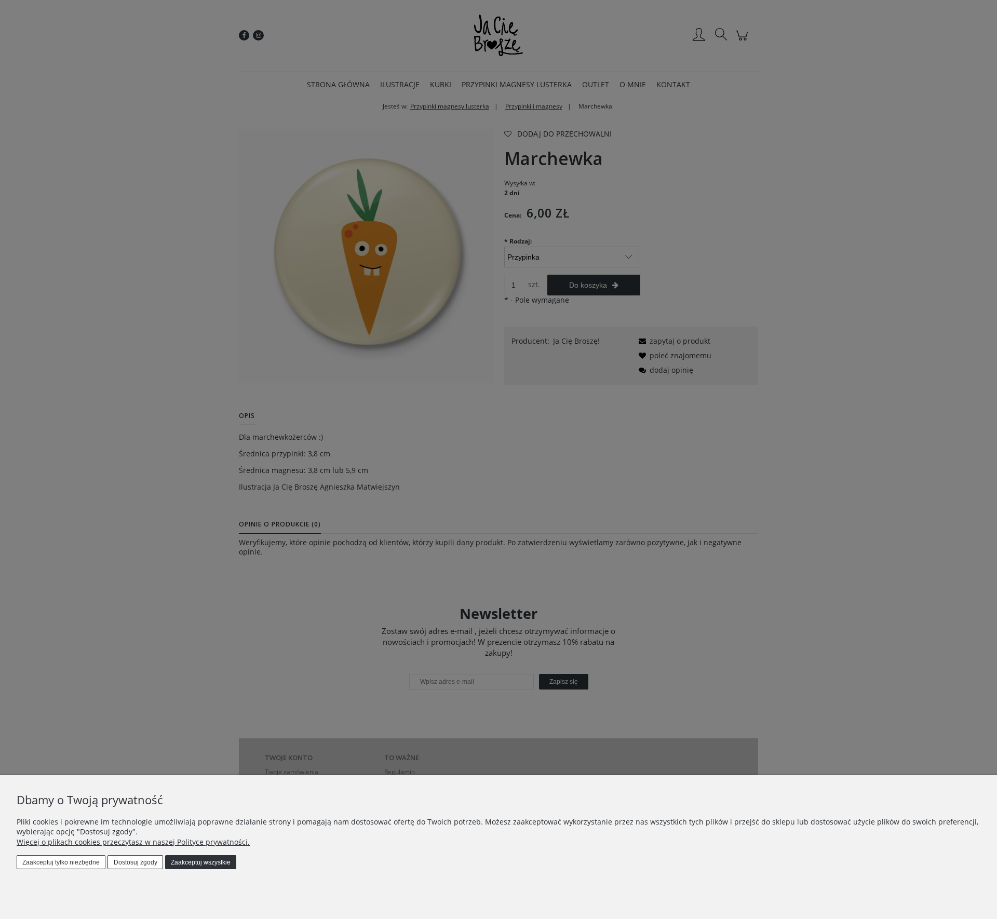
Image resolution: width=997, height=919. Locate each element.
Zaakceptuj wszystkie (201, 862)
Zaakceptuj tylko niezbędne (61, 862)
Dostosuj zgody (135, 862)
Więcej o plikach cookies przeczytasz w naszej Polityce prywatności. (133, 842)
